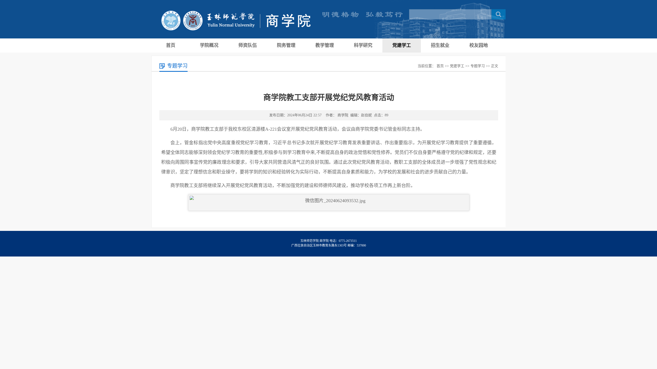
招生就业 (440, 45)
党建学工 (401, 45)
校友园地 (478, 45)
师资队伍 (247, 45)
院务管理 (286, 45)
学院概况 (209, 45)
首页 (170, 45)
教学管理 (324, 45)
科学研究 (363, 45)
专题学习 (477, 66)
